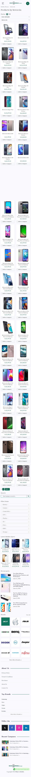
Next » (7, 489)
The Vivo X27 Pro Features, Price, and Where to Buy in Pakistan (20, 595)
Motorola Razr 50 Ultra (8, 38)
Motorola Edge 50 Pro (8, 86)
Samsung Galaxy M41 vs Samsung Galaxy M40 (19, 741)
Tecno (3, 708)
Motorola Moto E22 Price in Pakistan (7, 288)
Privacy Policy (6, 673)
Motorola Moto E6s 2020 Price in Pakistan (8, 216)
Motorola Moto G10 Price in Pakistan (23, 264)
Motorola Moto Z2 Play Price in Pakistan (23, 479)
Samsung (4, 699)
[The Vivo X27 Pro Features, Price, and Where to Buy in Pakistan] (6, 597)
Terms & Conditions (7, 677)
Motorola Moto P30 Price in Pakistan (7, 383)
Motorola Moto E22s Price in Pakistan (7, 336)
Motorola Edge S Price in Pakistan (7, 407)
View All (28, 615)
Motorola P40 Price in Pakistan (8, 455)
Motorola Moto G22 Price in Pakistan (7, 312)
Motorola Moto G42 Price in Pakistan (7, 359)
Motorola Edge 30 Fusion (8, 62)
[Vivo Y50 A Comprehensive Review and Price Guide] (6, 607)
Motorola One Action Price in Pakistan (23, 455)
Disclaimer (5, 680)
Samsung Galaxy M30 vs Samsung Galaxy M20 (19, 747)
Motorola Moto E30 (23, 157)
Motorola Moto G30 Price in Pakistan (23, 288)
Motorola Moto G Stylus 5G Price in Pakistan (23, 383)
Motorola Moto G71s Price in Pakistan (23, 407)
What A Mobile (19, 772)
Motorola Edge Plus (7, 109)
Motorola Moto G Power (23, 134)
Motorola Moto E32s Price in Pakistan (23, 312)
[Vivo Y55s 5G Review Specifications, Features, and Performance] (6, 578)
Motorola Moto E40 (7, 133)
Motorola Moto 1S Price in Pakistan (23, 336)
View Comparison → (15, 743)
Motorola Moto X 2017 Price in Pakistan (23, 431)
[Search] (27, 3)
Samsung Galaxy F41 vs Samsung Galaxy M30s (19, 753)
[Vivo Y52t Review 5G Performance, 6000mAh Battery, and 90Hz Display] (6, 587)
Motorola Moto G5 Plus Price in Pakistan (23, 216)
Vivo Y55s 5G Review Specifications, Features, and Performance (20, 575)
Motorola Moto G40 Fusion (7, 158)
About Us (4, 684)
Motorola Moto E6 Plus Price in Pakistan (8, 264)
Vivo (3, 702)
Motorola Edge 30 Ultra (23, 62)
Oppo (3, 705)
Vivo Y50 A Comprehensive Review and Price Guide (20, 604)
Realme (4, 711)
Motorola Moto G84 (23, 38)
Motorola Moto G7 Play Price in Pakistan (23, 240)
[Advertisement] (15, 183)
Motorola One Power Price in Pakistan (23, 359)
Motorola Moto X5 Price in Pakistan (8, 240)
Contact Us (5, 688)
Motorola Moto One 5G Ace (23, 110)
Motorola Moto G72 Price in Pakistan (7, 479)
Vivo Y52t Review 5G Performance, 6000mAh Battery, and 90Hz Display (21, 585)
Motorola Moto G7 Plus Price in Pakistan (8, 431)
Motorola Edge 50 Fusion (23, 86)
